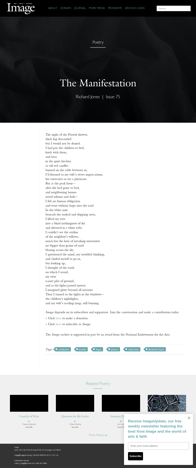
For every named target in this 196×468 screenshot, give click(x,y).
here (58, 318)
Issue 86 (29, 427)
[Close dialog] (189, 418)
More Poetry (97, 435)
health (82, 349)
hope (98, 349)
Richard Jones (156, 349)
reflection (133, 349)
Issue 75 (113, 97)
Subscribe (135, 456)
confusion (63, 349)
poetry (114, 349)
